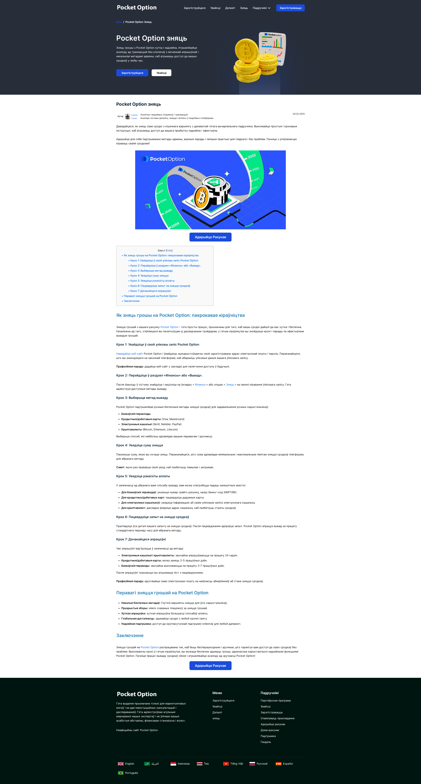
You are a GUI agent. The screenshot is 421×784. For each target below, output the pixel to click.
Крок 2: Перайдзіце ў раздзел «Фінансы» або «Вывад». (165, 265)
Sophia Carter (134, 117)
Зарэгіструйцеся (195, 8)
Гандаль (266, 742)
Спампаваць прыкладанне (278, 718)
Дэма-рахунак (270, 730)
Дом (119, 22)
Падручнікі (260, 8)
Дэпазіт (230, 8)
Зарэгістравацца (290, 8)
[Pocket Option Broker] (136, 7)
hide (169, 250)
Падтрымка (268, 736)
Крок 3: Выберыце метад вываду (151, 270)
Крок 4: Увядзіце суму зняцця (149, 275)
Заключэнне (131, 300)
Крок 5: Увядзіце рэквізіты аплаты (152, 280)
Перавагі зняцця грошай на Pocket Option (150, 296)
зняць (244, 8)
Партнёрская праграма (276, 700)
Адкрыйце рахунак (210, 237)
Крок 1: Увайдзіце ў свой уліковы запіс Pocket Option (164, 260)
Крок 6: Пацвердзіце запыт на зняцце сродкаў (160, 285)
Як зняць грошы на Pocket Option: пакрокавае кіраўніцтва (161, 255)
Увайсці (215, 8)
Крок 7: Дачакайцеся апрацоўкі (150, 290)
